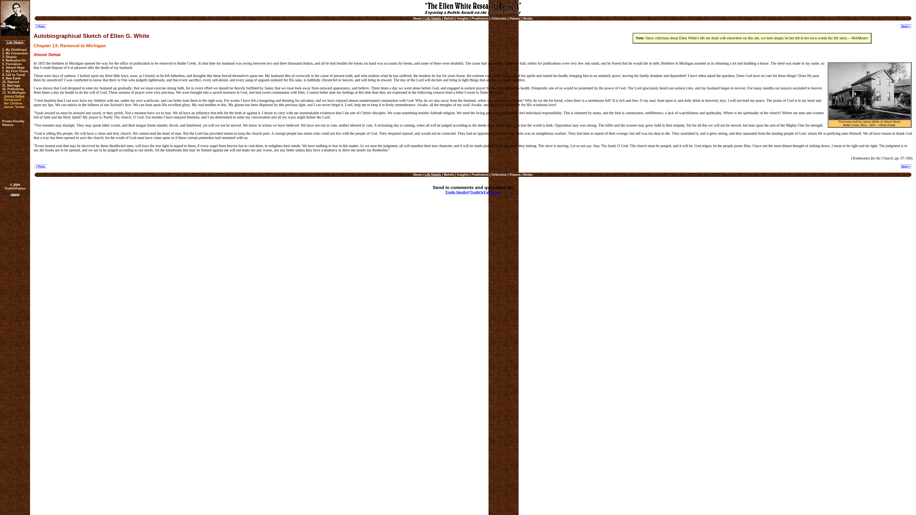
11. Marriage (11, 85)
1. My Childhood (14, 50)
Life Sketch (15, 42)
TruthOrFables (15, 188)
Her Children (13, 103)
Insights (463, 18)
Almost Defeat (14, 96)
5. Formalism (12, 64)
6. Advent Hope (13, 67)
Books (528, 18)
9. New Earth (11, 78)
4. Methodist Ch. (14, 60)
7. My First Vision (15, 71)
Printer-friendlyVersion (13, 123)
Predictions (480, 18)
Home (417, 18)
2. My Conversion (15, 53)
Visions (514, 18)
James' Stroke (14, 107)
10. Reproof (10, 82)
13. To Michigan (14, 92)
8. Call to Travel (13, 75)
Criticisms (498, 18)
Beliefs (449, 18)
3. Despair (9, 57)
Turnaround (12, 100)
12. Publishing (13, 89)
